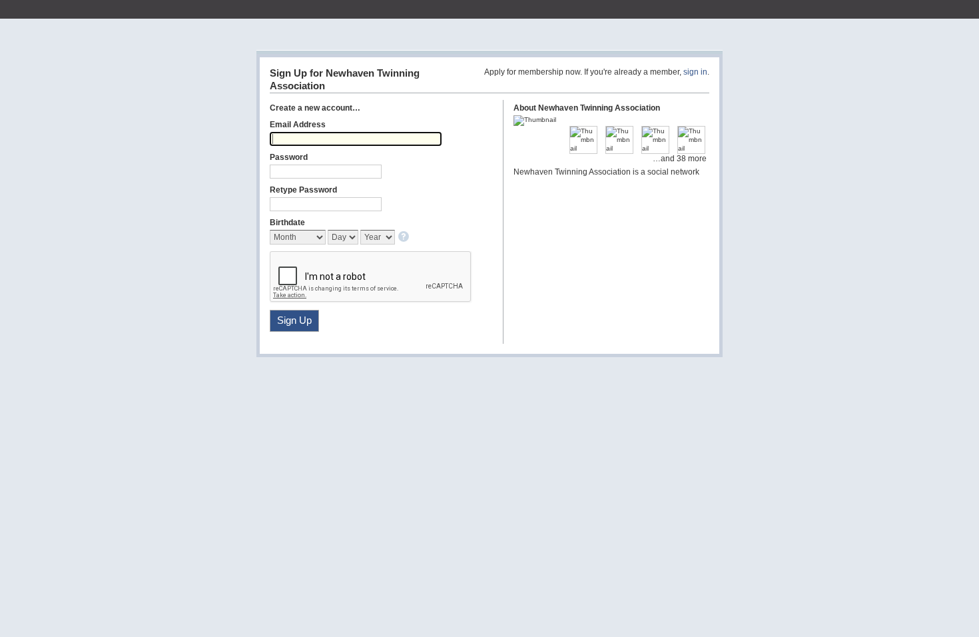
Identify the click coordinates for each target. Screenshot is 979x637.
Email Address (298, 124)
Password (289, 157)
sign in (695, 72)
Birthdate (287, 222)
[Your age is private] (404, 237)
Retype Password (303, 190)
